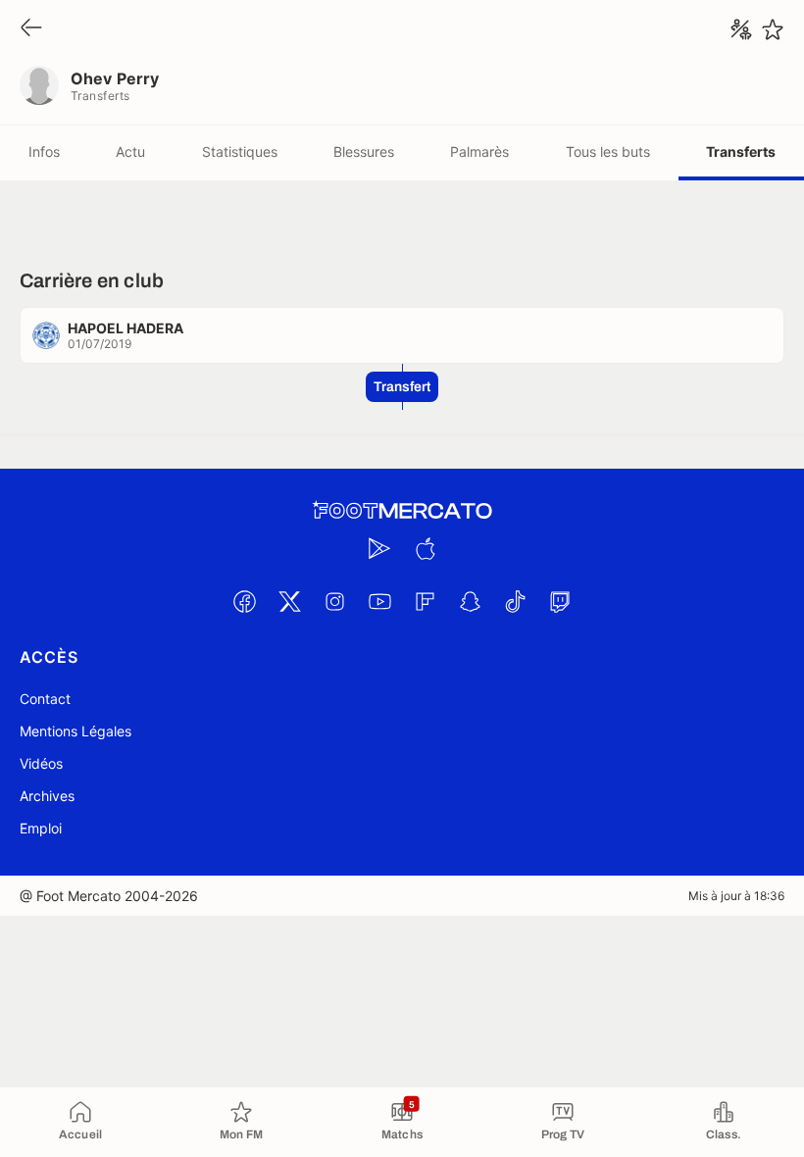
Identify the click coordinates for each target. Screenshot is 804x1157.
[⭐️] (772, 29)
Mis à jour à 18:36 (736, 895)
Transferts (741, 151)
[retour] (31, 29)
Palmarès (479, 151)
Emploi (41, 828)
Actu (130, 151)
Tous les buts (608, 151)
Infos (44, 151)
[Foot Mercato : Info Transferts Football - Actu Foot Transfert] (402, 511)
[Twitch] (560, 601)
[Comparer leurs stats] (741, 29)
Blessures (363, 151)
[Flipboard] (424, 601)
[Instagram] (334, 601)
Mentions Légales (75, 731)
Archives (47, 795)
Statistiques (239, 151)
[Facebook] (244, 601)
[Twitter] (289, 601)
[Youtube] (379, 601)
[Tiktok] (514, 601)
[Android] (379, 548)
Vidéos (41, 763)
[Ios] (424, 548)
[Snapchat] (469, 601)
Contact (45, 698)
